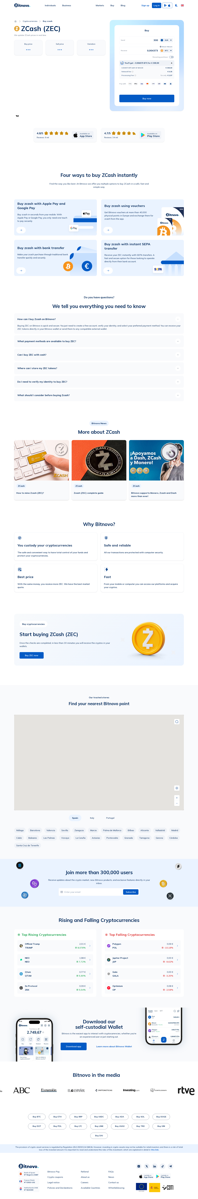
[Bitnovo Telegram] (170, 1166)
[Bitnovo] (22, 5)
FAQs (111, 1171)
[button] (182, 5)
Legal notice (53, 1182)
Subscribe (131, 892)
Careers (84, 1182)
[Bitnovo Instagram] (139, 1166)
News (111, 1177)
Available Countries (90, 1187)
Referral (85, 1171)
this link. (155, 1150)
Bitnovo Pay (53, 1171)
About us (85, 1177)
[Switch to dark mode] (176, 5)
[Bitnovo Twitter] (147, 1166)
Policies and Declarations (59, 1187)
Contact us (113, 1182)
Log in (157, 5)
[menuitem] (50, 5)
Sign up (145, 5)
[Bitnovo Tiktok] (162, 1166)
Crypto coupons (55, 1177)
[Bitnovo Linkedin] (154, 1166)
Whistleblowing (116, 1187)
